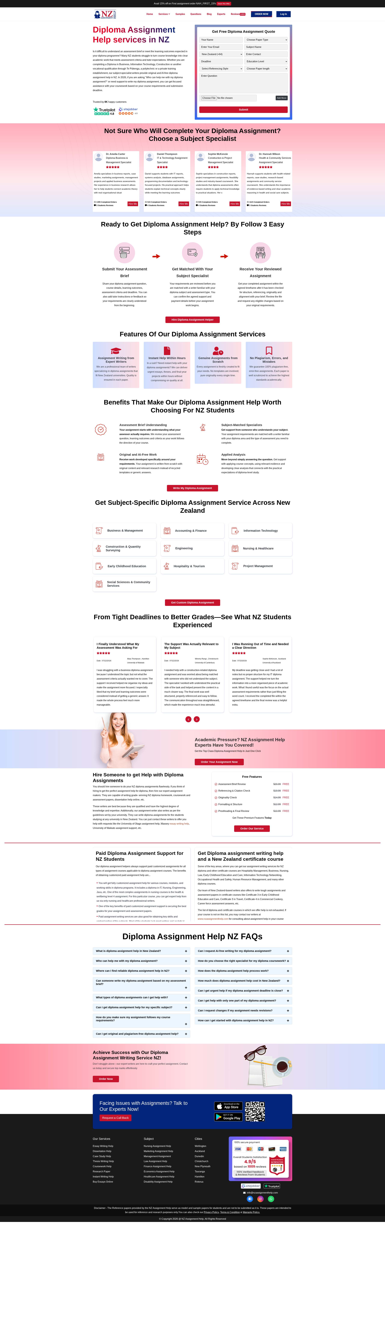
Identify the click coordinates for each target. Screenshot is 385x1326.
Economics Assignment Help (159, 1171)
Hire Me (133, 204)
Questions (195, 14)
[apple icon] (228, 1106)
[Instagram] (260, 1199)
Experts (221, 14)
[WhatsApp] (271, 1198)
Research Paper (101, 1171)
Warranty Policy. (251, 1212)
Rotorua (199, 1181)
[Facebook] (250, 1199)
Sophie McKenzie (218, 154)
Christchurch (201, 1161)
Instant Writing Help (103, 1176)
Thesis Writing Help (103, 1161)
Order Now (261, 14)
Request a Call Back (115, 1117)
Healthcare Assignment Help (159, 1176)
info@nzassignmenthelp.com (262, 1192)
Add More (281, 98)
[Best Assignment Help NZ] (105, 14)
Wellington (200, 1146)
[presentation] (188, 719)
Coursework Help (102, 1166)
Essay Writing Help (103, 1146)
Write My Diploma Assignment (192, 488)
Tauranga (200, 1171)
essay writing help (179, 823)
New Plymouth (202, 1166)
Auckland (200, 1151)
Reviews (238, 14)
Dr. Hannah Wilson (269, 154)
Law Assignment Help (155, 1161)
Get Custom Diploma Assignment (192, 602)
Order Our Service (252, 828)
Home (149, 14)
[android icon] (228, 1117)
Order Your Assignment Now (219, 761)
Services (163, 14)
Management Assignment (157, 1156)
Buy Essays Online (103, 1181)
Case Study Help (102, 1156)
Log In (283, 14)
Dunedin (199, 1156)
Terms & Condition (230, 1212)
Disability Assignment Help (158, 1181)
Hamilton (199, 1176)
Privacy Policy (211, 1212)
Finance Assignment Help (157, 1166)
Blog (209, 14)
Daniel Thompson (167, 154)
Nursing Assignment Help (157, 1146)
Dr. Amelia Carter (115, 154)
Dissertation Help (102, 1151)
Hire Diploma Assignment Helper (193, 319)
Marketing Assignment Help (158, 1151)
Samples (180, 14)
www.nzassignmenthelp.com (213, 919)
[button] (141, 951)
